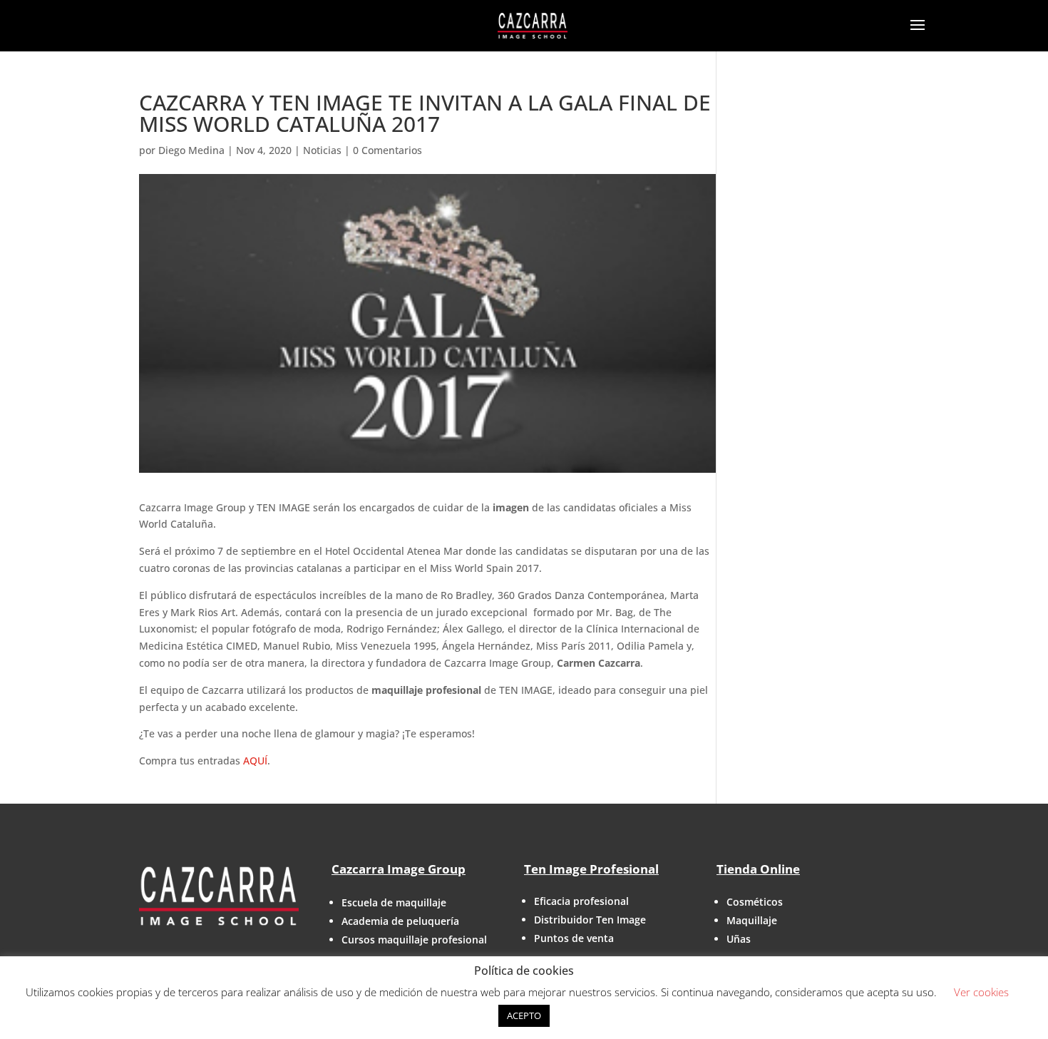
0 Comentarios (387, 150)
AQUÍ (255, 760)
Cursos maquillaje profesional (414, 939)
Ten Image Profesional (591, 869)
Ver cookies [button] (981, 992)
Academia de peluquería (400, 921)
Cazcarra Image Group (399, 869)
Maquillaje (751, 920)
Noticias (322, 150)
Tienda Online (758, 869)
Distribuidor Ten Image (590, 919)
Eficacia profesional (581, 901)
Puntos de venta (574, 938)
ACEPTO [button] (524, 1015)
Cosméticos (754, 902)
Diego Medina (191, 150)
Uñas (738, 939)
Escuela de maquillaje (393, 902)
